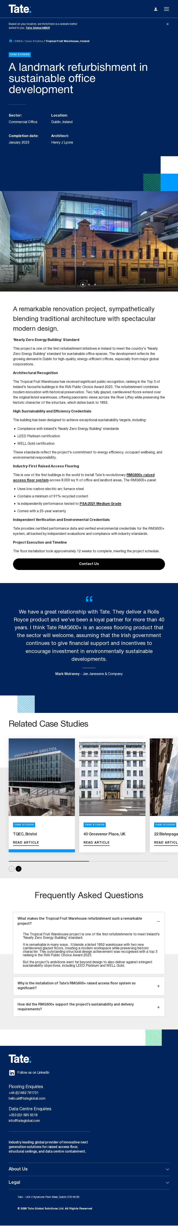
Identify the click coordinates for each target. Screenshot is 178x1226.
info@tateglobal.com (24, 1121)
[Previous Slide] (12, 869)
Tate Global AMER (38, 28)
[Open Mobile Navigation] (166, 9)
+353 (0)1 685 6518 (23, 1115)
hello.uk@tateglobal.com (27, 1098)
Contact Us (89, 564)
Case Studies (34, 41)
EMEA (19, 41)
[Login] (155, 9)
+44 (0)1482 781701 (23, 1093)
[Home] (11, 41)
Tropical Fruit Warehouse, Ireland (67, 41)
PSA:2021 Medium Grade (100, 503)
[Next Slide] (18, 869)
